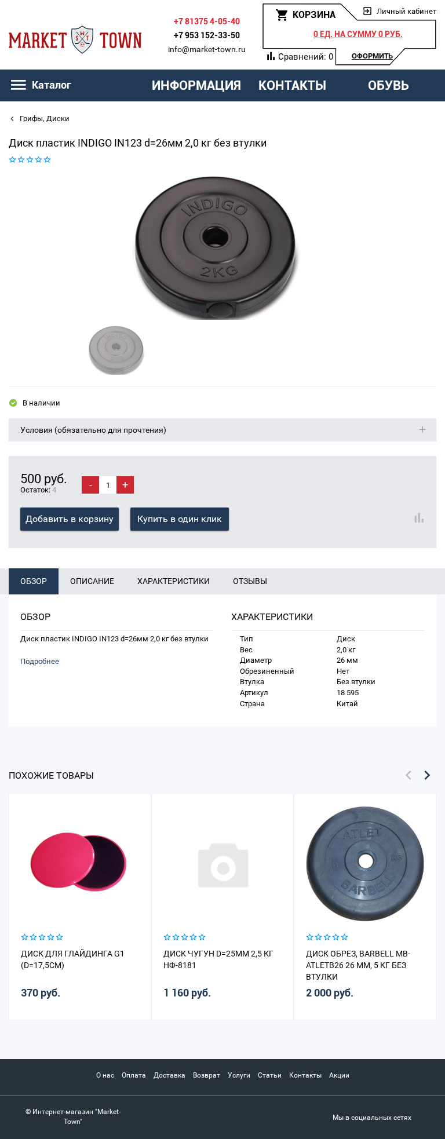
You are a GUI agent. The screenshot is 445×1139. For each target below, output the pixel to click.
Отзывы (250, 581)
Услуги (239, 1075)
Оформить (372, 56)
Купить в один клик (179, 518)
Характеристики (173, 581)
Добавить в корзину (69, 518)
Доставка (169, 1075)
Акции (339, 1075)
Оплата (134, 1075)
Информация (196, 85)
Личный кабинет (406, 11)
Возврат (206, 1075)
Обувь (388, 85)
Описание (92, 581)
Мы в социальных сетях (372, 1118)
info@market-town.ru (207, 49)
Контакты (292, 85)
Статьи (270, 1075)
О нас (105, 1075)
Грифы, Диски (44, 118)
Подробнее (39, 661)
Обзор (33, 581)
